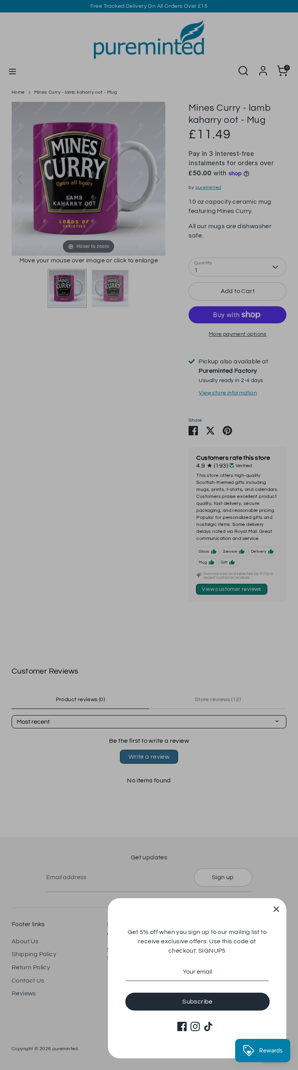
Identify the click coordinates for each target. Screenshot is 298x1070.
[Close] (276, 908)
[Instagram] (195, 1026)
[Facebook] (182, 1026)
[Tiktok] (208, 1026)
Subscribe (197, 1001)
